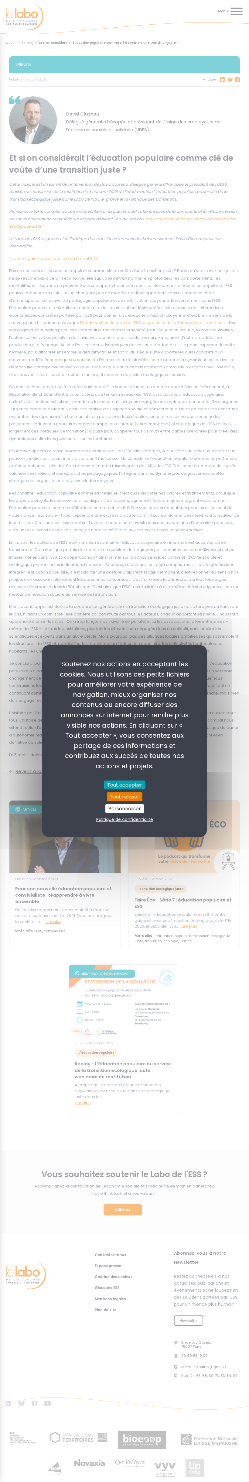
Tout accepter (124, 784)
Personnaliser (124, 808)
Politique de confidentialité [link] (124, 819)
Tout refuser (124, 796)
